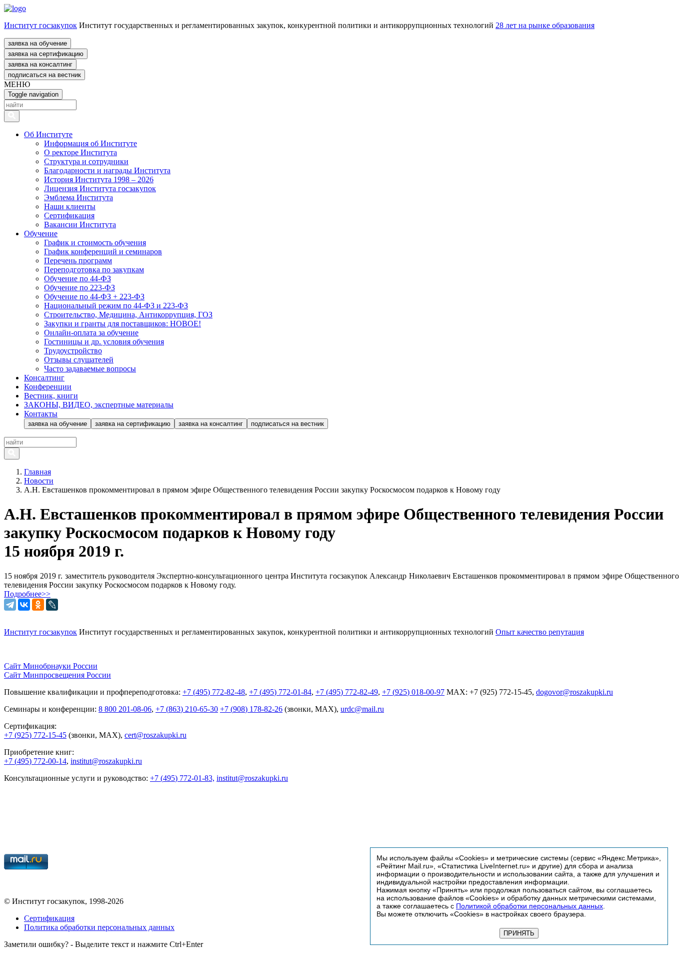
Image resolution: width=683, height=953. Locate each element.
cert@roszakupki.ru (155, 735)
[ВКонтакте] (24, 605)
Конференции (48, 386)
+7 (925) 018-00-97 (413, 692)
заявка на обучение (37, 43)
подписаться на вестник (44, 75)
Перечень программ (78, 260)
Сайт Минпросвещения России (57, 675)
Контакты (41, 413)
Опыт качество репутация (540, 632)
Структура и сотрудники (86, 161)
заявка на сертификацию (46, 54)
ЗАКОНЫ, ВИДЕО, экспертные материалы (99, 404)
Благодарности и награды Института (107, 170)
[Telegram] (10, 605)
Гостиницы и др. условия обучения (104, 341)
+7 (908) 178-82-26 (251, 709)
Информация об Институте (90, 143)
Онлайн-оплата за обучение (91, 332)
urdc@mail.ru (362, 709)
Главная (37, 471)
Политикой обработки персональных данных (529, 906)
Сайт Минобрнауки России (51, 666)
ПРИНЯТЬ (519, 933)
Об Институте (48, 134)
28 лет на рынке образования (545, 25)
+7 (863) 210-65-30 (187, 709)
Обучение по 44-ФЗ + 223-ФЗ (94, 296)
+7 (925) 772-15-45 (35, 735)
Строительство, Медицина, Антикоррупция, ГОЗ (128, 314)
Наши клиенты (70, 206)
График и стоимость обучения (95, 242)
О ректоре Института (80, 152)
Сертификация (69, 215)
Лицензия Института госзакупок (100, 188)
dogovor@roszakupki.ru (574, 692)
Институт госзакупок (40, 25)
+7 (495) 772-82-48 (213, 692)
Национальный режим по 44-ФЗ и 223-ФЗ (116, 305)
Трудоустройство (73, 350)
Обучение (41, 233)
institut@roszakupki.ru (106, 761)
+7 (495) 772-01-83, (182, 778)
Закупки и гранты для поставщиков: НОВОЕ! (122, 323)
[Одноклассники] (38, 605)
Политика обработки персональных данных (99, 927)
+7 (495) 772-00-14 (35, 761)
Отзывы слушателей (79, 359)
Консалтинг (44, 377)
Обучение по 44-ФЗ (77, 278)
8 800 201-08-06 (125, 709)
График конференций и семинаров (103, 251)
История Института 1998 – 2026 (99, 179)
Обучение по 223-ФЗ (79, 287)
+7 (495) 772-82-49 (347, 692)
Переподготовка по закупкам (94, 269)
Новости (39, 480)
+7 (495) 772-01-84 (280, 692)
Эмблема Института (78, 197)
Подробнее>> (27, 594)
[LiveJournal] (52, 605)
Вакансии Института (80, 224)
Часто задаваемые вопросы (90, 368)
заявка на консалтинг (40, 64)
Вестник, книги (51, 395)
